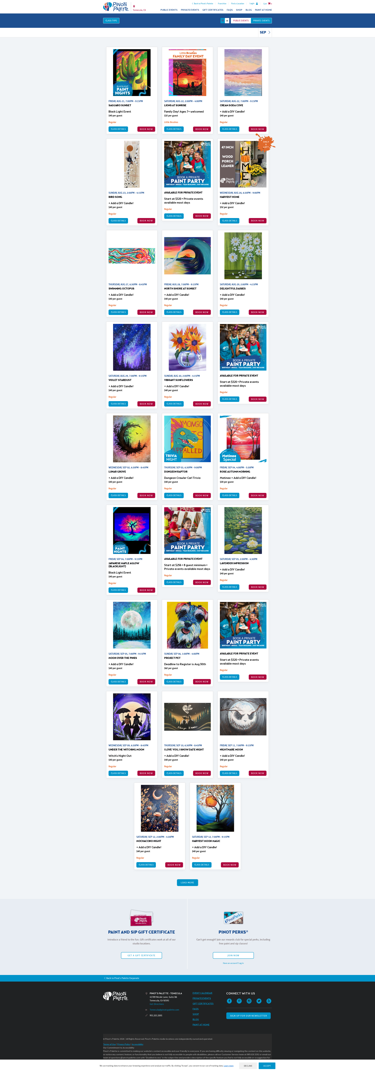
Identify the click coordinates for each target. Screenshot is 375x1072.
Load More (187, 882)
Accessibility (137, 1044)
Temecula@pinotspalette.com (164, 1009)
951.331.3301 (156, 1015)
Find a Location (237, 3)
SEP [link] (263, 32)
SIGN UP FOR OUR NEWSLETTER (248, 1015)
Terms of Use (109, 1044)
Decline (248, 1066)
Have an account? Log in (233, 963)
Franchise (222, 3)
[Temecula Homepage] (116, 6)
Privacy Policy (123, 1044)
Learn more (228, 1066)
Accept (267, 1066)
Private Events (190, 10)
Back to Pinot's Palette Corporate (122, 978)
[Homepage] (124, 996)
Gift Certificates (212, 10)
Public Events (169, 10)
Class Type (111, 20)
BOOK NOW (146, 129)
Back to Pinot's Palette (203, 3)
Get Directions (157, 1004)
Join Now (233, 955)
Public (241, 20)
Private (261, 20)
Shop (239, 10)
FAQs (230, 10)
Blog (249, 10)
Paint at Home (263, 10)
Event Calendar (202, 993)
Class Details (118, 129)
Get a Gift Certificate (141, 955)
